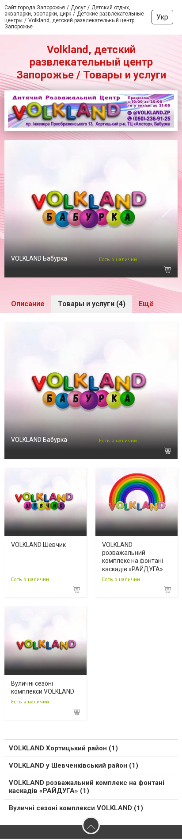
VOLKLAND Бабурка (39, 258)
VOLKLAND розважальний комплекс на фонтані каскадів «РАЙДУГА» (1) (86, 787)
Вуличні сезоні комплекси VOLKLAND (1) (76, 808)
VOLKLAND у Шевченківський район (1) (73, 765)
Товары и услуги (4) (91, 304)
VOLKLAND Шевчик (38, 544)
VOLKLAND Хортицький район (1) (63, 748)
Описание (28, 304)
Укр (162, 17)
